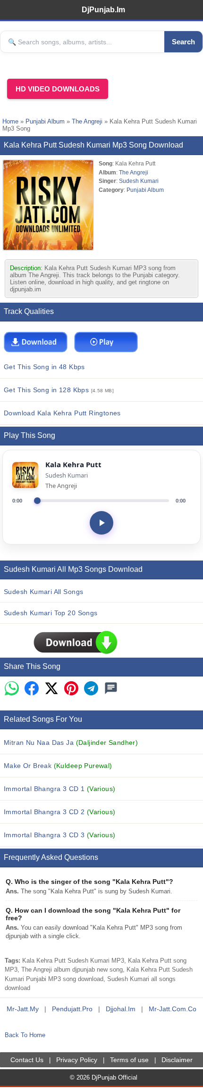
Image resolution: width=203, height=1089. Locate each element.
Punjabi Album (45, 121)
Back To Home (25, 1035)
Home (10, 121)
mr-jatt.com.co (172, 1009)
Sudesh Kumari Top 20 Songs (51, 613)
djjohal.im (120, 1009)
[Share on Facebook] (32, 689)
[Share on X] (51, 689)
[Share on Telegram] (91, 689)
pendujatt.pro (72, 1009)
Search (183, 42)
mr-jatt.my (23, 1009)
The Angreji (87, 121)
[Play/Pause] (101, 523)
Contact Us (26, 1060)
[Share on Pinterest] (71, 689)
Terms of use (129, 1060)
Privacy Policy (76, 1060)
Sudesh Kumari (139, 181)
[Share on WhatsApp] (12, 689)
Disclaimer (177, 1060)
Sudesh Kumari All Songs (43, 591)
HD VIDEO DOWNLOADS (58, 89)
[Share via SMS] (111, 689)
